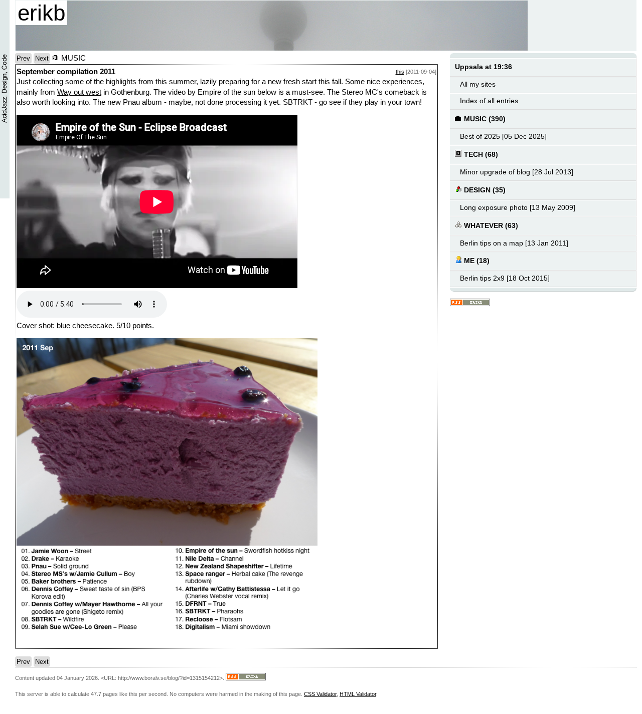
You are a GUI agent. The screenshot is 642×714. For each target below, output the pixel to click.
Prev (23, 58)
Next (42, 58)
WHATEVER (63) (490, 225)
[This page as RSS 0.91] (470, 303)
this (400, 72)
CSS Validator (320, 694)
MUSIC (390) (484, 119)
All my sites (478, 84)
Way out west (79, 92)
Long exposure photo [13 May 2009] (517, 207)
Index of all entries (489, 101)
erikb (41, 13)
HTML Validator (358, 694)
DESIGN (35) (484, 190)
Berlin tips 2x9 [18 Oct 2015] (505, 278)
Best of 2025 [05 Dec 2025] (503, 136)
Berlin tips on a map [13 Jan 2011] (514, 243)
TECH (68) (480, 154)
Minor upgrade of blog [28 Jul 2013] (516, 172)
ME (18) (476, 261)
